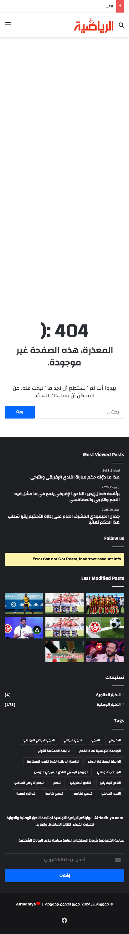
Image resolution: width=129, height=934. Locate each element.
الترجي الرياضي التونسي (39, 740)
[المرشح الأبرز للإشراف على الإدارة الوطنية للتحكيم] (64, 652)
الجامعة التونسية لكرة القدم (100, 751)
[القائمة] (8, 27)
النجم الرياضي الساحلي (29, 783)
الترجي (95, 740)
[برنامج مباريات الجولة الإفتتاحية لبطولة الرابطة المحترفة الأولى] (105, 627)
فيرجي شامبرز (54, 793)
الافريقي (115, 740)
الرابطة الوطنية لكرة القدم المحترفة (53, 761)
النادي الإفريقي (110, 783)
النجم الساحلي (111, 793)
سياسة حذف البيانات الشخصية (40, 841)
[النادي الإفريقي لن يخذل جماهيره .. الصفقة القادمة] (64, 627)
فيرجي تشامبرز (82, 793)
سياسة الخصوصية (111, 841)
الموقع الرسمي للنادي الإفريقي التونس (61, 772)
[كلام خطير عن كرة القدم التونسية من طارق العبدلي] (24, 627)
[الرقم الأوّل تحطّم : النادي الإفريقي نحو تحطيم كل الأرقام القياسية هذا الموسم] (64, 603)
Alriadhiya (26, 904)
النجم (57, 783)
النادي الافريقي (80, 783)
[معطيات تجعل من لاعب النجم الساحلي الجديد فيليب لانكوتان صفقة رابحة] (24, 603)
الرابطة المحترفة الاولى (104, 761)
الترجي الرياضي (73, 740)
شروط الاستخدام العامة (80, 841)
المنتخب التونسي (109, 772)
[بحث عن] (121, 27)
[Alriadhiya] (93, 25)
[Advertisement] (64, 108)
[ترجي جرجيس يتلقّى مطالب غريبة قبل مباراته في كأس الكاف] (105, 603)
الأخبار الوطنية (109, 705)
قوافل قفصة (26, 793)
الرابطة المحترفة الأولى (54, 751)
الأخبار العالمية (108, 695)
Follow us (114, 538)
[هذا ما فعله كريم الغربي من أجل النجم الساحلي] (105, 652)
